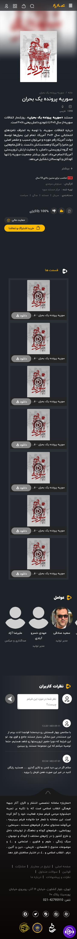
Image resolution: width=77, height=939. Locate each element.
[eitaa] (55, 914)
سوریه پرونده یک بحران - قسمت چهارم (48, 444)
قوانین (66, 871)
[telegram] (34, 914)
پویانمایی (65, 830)
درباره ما (36, 877)
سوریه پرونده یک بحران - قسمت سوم (48, 401)
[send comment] (10, 699)
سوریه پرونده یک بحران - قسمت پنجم (48, 487)
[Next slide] (7, 625)
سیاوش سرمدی (54, 184)
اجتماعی (22, 841)
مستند (45, 195)
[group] (62, 625)
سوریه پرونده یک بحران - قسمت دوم (48, 358)
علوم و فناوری (42, 841)
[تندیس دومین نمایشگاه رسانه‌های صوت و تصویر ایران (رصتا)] (24, 928)
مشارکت (20, 866)
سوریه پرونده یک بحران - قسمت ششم (48, 530)
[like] (61, 210)
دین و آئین (15, 847)
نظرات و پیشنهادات (58, 877)
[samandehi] (52, 928)
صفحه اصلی (63, 866)
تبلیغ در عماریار (40, 866)
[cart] (6, 6)
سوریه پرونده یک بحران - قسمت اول (48, 315)
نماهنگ (31, 830)
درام (68, 852)
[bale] (45, 914)
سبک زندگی (63, 841)
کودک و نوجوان (17, 836)
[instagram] (25, 914)
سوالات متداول (48, 871)
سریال (56, 195)
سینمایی (13, 825)
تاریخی (30, 847)
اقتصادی (42, 847)
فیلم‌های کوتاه (47, 830)
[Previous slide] (69, 625)
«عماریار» (65, 802)
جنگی (35, 195)
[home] (58, 6)
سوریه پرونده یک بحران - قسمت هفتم (48, 573)
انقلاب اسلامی (55, 852)
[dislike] (53, 210)
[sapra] (37, 928)
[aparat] (65, 914)
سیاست (24, 195)
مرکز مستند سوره (51, 190)
